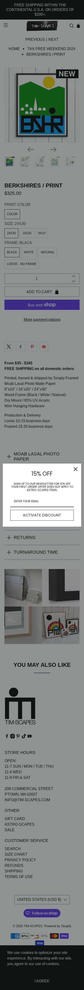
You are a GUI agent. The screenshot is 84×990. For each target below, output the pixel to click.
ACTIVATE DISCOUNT (42, 515)
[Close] (75, 469)
